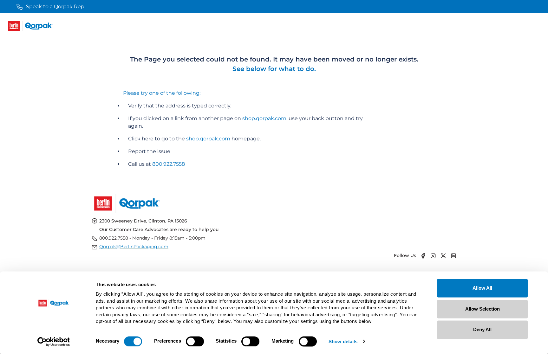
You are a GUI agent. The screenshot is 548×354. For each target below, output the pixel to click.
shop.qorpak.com (264, 118)
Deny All (482, 329)
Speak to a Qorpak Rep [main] (55, 6)
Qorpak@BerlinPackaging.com (133, 246)
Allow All (482, 288)
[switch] (195, 341)
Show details (343, 341)
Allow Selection (482, 309)
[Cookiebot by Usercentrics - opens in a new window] (54, 341)
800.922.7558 (168, 164)
